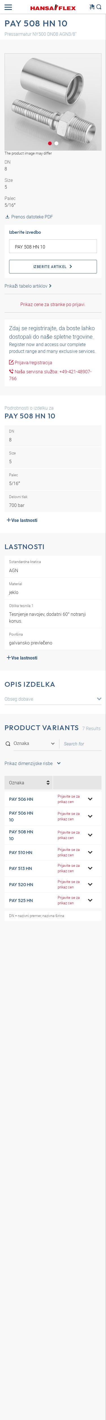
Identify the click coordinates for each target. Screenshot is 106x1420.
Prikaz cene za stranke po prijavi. (53, 304)
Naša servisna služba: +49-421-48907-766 (50, 375)
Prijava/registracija (33, 362)
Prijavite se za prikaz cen (69, 799)
